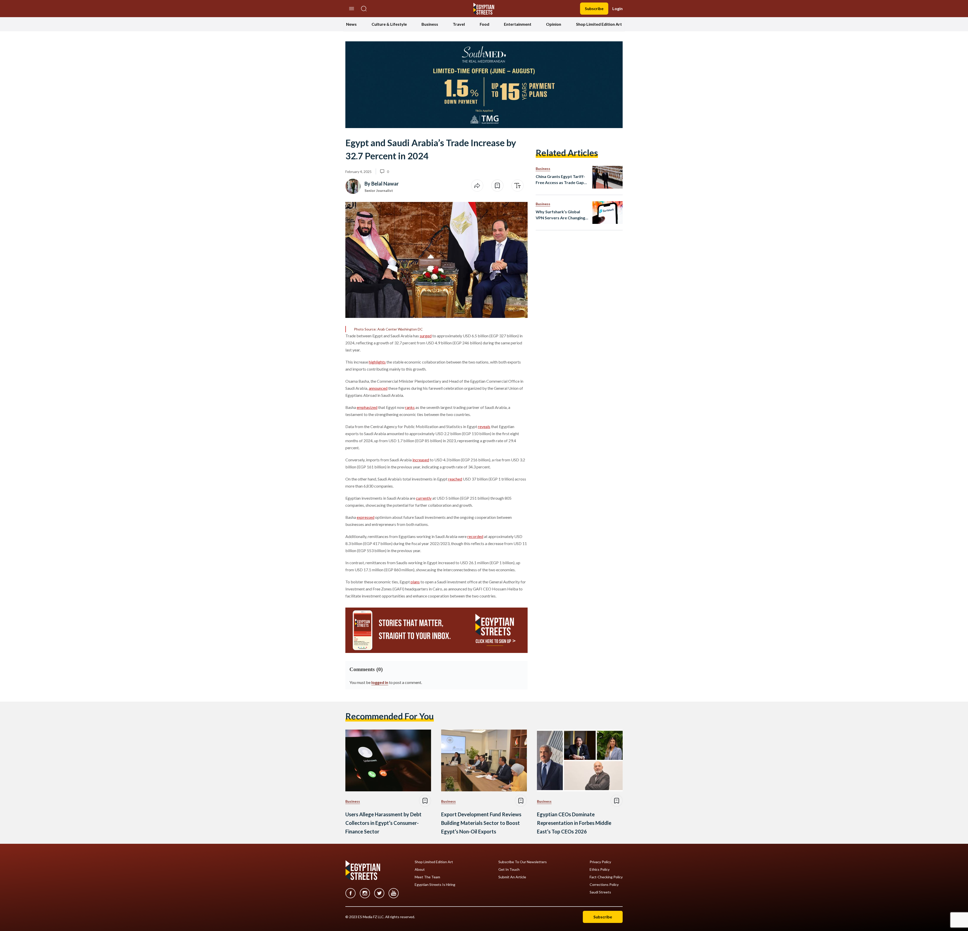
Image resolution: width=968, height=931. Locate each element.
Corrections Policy (604, 885)
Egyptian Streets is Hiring (435, 885)
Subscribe (594, 8)
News (351, 24)
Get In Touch (509, 869)
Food (484, 24)
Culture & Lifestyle (389, 24)
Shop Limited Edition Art (599, 24)
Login (617, 8)
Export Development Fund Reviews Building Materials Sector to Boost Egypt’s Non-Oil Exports (481, 822)
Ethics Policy (600, 869)
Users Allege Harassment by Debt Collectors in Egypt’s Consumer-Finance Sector (383, 822)
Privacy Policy (600, 862)
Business (429, 24)
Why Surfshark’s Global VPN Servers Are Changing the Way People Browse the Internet (562, 215)
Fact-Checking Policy (606, 877)
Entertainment (517, 24)
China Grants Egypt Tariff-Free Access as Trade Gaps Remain (561, 180)
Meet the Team (427, 877)
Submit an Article (512, 877)
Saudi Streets (600, 892)
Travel (459, 24)
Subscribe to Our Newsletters (522, 862)
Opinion (553, 24)
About (420, 869)
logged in (379, 682)
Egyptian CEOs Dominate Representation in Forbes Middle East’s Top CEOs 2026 (574, 822)
